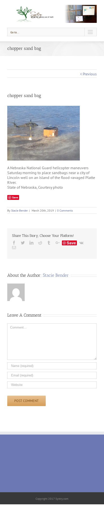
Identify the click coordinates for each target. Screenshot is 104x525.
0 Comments (65, 210)
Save (71, 242)
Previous (90, 73)
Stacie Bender (19, 210)
